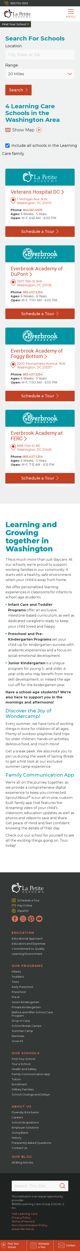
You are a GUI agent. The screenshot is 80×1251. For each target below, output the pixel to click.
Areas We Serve (23, 1229)
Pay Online (24, 905)
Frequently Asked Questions (31, 1142)
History (16, 1137)
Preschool (19, 992)
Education (23, 933)
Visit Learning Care (25, 1213)
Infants (16, 971)
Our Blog (22, 1157)
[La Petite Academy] (15, 13)
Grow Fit (17, 1041)
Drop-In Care (21, 1020)
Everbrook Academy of (37, 271)
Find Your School (14, 24)
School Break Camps (26, 1025)
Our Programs (27, 966)
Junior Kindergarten (25, 1002)
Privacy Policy (21, 1217)
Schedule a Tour (28, 900)
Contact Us (19, 1148)
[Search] (62, 1186)
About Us (22, 1106)
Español (22, 910)
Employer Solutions (25, 1127)
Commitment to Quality (28, 948)
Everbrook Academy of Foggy (37, 353)
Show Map (23, 129)
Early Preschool (22, 986)
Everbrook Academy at (37, 436)
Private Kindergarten (26, 1007)
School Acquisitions (25, 1122)
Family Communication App (31, 1074)
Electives (18, 1036)
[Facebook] (15, 919)
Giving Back (20, 1132)
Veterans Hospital (35, 192)
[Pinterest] (31, 919)
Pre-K (16, 997)
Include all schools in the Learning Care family (39, 149)
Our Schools (26, 1053)
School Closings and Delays (31, 1094)
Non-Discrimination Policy (29, 1225)
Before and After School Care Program (32, 1014)
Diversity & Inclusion (25, 1112)
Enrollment (19, 1084)
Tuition (16, 1079)
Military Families (22, 1089)
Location (13, 46)
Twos (15, 981)
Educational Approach (27, 938)
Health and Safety (24, 1069)
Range (11, 65)
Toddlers (18, 976)
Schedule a (37, 231)
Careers (17, 1117)
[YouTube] (39, 919)
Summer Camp (22, 1031)
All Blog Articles (22, 1162)
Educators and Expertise (28, 943)
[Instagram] (23, 919)
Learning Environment (27, 953)
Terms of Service (23, 1221)
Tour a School (21, 1064)
